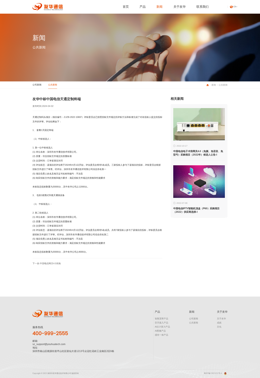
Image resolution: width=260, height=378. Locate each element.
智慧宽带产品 (161, 318)
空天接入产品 (161, 322)
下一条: (46, 263)
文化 (219, 326)
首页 (126, 7)
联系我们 (202, 7)
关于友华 (179, 7)
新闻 (159, 7)
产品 (143, 7)
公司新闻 (36, 84)
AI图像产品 (160, 331)
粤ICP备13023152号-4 (213, 373)
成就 (219, 322)
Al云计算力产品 (162, 326)
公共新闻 (52, 84)
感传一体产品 (161, 335)
